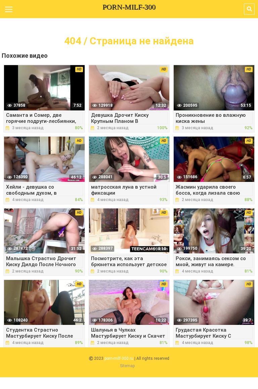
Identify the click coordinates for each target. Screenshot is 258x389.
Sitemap (127, 365)
